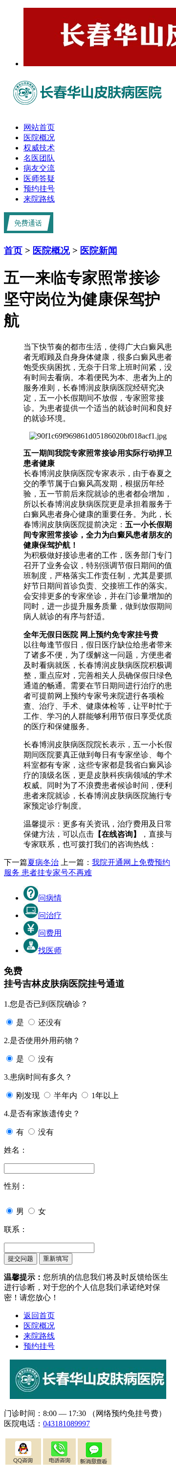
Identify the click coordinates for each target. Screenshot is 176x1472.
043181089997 (66, 1423)
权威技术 (39, 148)
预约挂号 (39, 188)
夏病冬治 (43, 862)
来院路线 (39, 199)
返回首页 (39, 1315)
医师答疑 (39, 178)
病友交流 (39, 168)
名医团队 (39, 158)
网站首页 (39, 127)
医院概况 (39, 137)
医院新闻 (98, 250)
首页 (13, 250)
